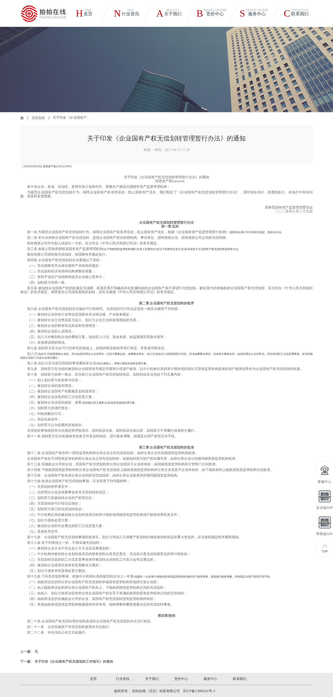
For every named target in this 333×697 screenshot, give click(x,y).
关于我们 (152, 679)
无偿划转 (38, 118)
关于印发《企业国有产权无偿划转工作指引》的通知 (74, 661)
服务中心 (210, 679)
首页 (93, 679)
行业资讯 (122, 679)
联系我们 (239, 679)
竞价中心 (181, 679)
